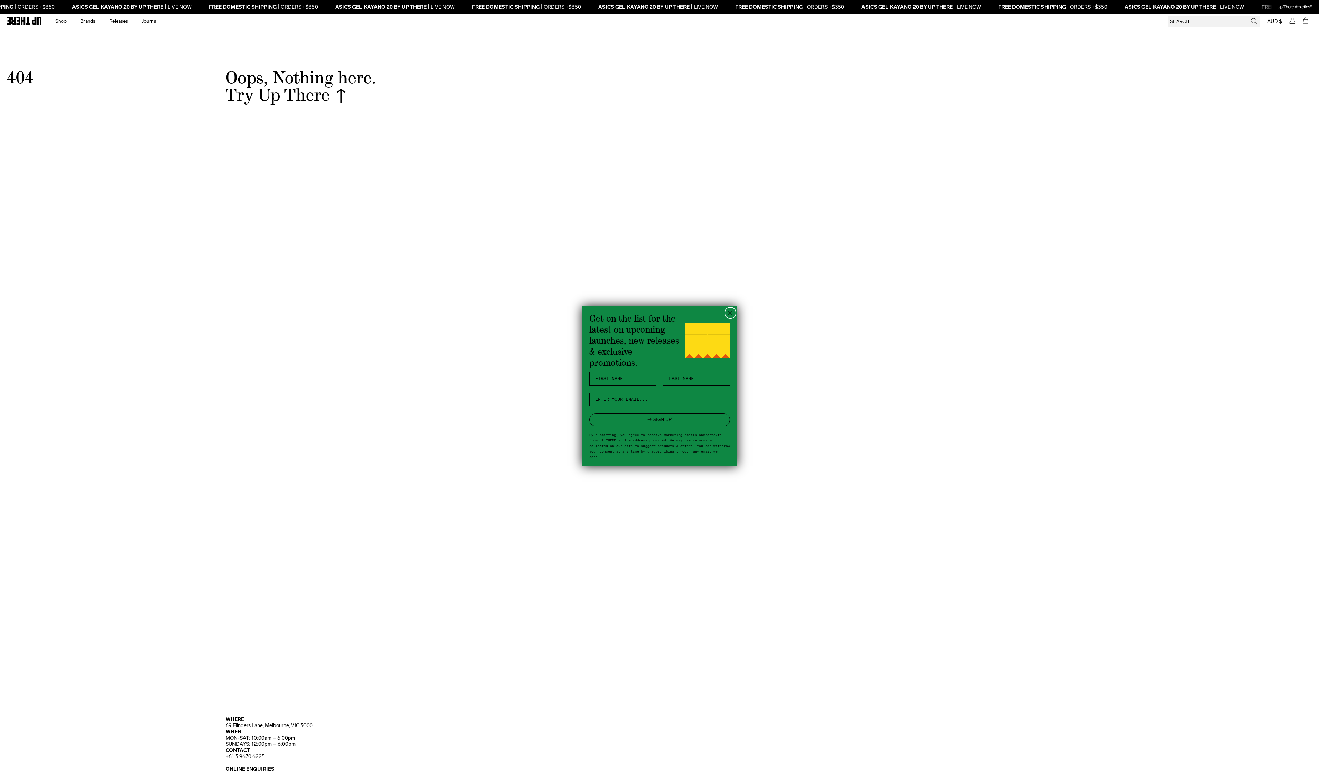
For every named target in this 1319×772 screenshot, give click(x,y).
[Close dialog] (730, 313)
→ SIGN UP (659, 420)
